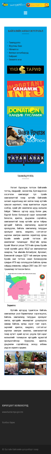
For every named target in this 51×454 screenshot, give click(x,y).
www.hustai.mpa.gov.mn (12, 412)
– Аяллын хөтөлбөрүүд (17, 52)
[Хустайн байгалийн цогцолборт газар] (25, 6)
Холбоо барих (8, 422)
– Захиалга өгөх (14, 59)
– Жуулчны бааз (14, 46)
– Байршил (12, 56)
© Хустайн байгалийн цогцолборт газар (20, 449)
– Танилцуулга (13, 42)
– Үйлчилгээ (12, 49)
